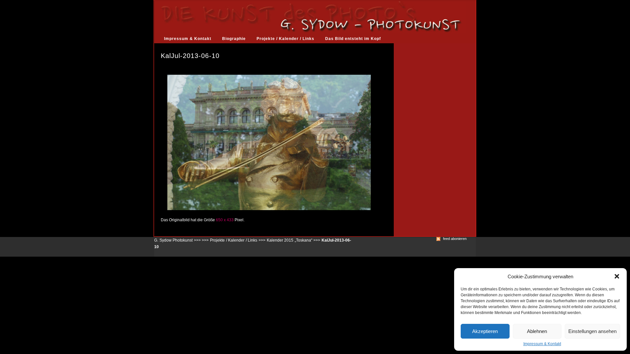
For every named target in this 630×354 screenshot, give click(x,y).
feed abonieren (455, 239)
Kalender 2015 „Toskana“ (289, 240)
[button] (617, 276)
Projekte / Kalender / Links (285, 38)
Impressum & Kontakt (542, 344)
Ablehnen (537, 331)
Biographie (234, 38)
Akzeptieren (485, 331)
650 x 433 (225, 220)
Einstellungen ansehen (592, 331)
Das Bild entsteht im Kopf (353, 38)
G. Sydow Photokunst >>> (177, 240)
